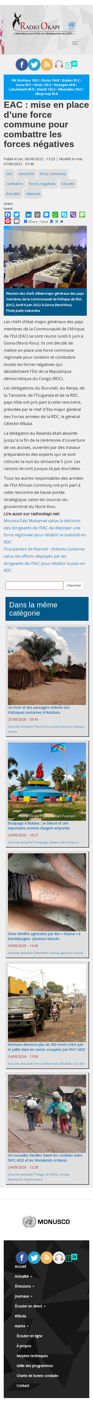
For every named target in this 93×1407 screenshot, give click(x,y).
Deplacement (33, 1179)
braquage (41, 842)
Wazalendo (15, 1179)
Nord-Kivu (42, 726)
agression (66, 953)
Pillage (39, 1174)
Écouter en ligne (29, 1335)
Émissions (23, 1286)
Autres (20, 1326)
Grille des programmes (35, 1365)
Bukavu (55, 842)
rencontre (26, 173)
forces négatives (42, 183)
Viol (38, 1063)
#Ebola (20, 1316)
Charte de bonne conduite (37, 1375)
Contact (23, 1385)
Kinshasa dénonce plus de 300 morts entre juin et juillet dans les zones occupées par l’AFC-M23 (46, 1047)
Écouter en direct (29, 1306)
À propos (24, 1345)
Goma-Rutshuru (61, 726)
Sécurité (68, 183)
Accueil (20, 1266)
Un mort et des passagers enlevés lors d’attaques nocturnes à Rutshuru (39, 710)
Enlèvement (50, 1063)
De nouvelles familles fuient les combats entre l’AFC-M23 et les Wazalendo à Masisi (45, 1158)
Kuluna (54, 953)
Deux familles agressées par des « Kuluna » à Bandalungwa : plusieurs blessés (44, 936)
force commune (53, 173)
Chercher (74, 585)
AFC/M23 (65, 1063)
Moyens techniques (32, 1355)
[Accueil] (44, 23)
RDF (82, 1063)
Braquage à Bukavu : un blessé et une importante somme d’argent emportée (39, 825)
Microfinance (70, 842)
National (33, 193)
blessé (79, 953)
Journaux (22, 1296)
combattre (14, 183)
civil (75, 1063)
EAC (9, 173)
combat (64, 1174)
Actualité (13, 193)
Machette (41, 953)
